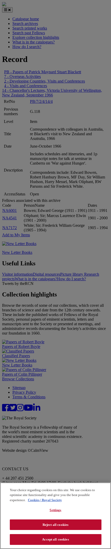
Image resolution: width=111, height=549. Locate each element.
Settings (55, 510)
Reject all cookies (55, 525)
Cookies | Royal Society (45, 500)
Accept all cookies (55, 539)
